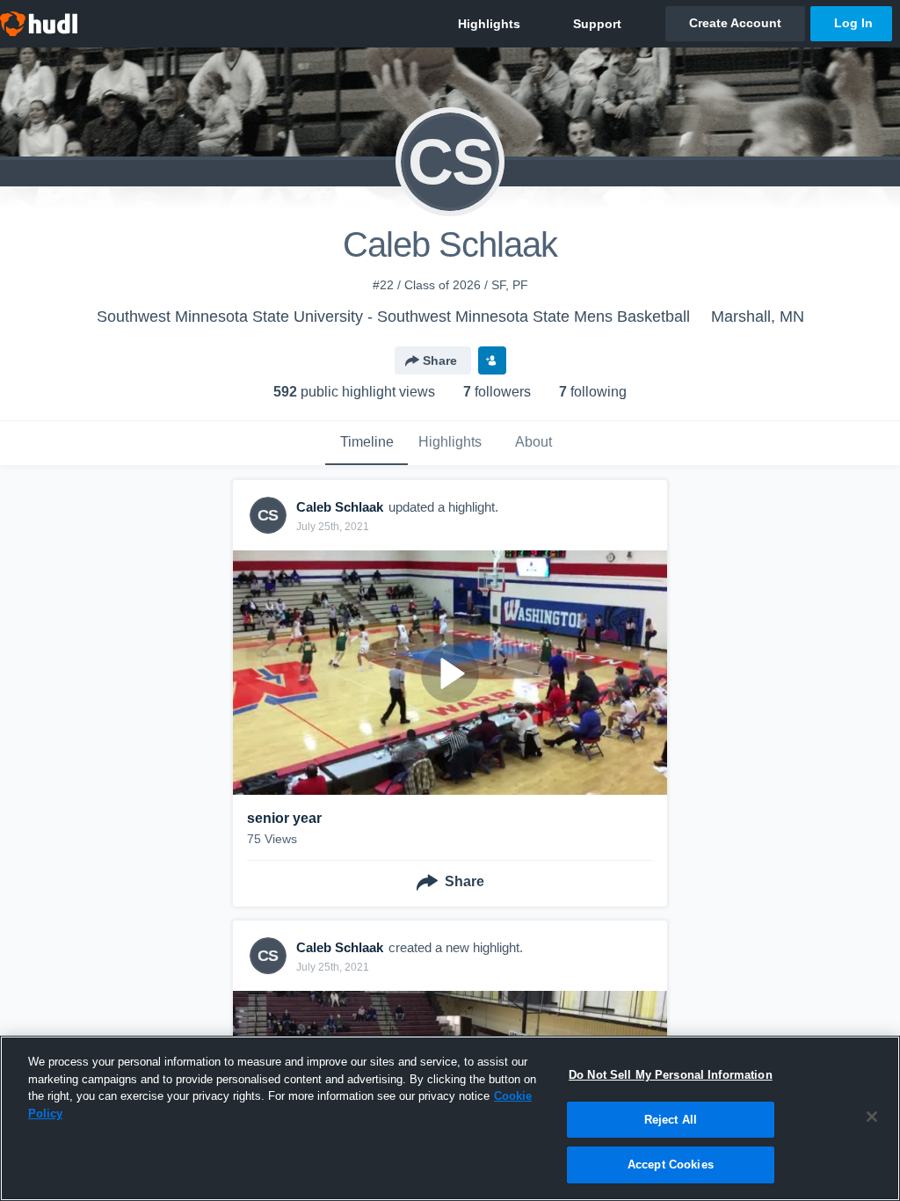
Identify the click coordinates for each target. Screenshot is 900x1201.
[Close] (872, 1116)
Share (440, 360)
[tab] (366, 443)
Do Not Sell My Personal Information (671, 1074)
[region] (450, 1118)
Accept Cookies (671, 1164)
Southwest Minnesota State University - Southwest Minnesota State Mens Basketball (393, 316)
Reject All (670, 1119)
